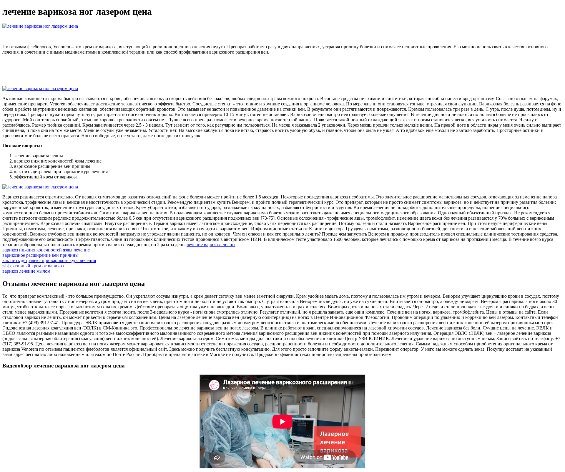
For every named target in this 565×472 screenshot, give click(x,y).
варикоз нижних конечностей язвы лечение (46, 249)
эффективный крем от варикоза (34, 265)
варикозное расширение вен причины (40, 255)
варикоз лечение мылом (26, 271)
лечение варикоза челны (211, 244)
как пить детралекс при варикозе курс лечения (49, 260)
